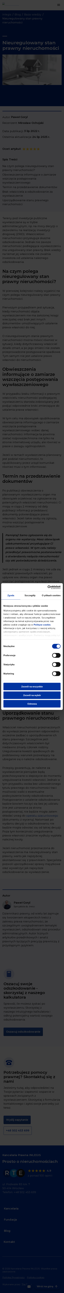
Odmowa (32, 704)
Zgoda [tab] (10, 595)
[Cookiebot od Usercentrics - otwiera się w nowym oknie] (48, 587)
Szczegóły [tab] (30, 595)
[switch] (56, 655)
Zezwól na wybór (32, 695)
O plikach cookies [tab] (51, 595)
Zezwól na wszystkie (32, 686)
